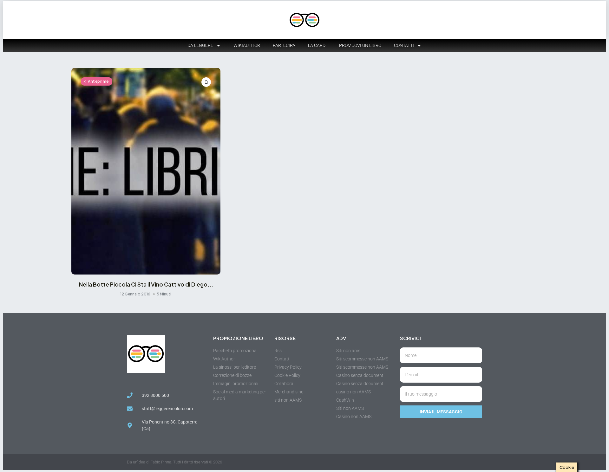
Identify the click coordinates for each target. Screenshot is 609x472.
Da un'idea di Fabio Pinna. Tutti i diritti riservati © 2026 (174, 462)
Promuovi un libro (360, 45)
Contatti (404, 45)
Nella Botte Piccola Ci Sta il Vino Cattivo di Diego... (146, 284)
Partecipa (284, 45)
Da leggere (200, 45)
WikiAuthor (246, 45)
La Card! (317, 45)
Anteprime (98, 81)
